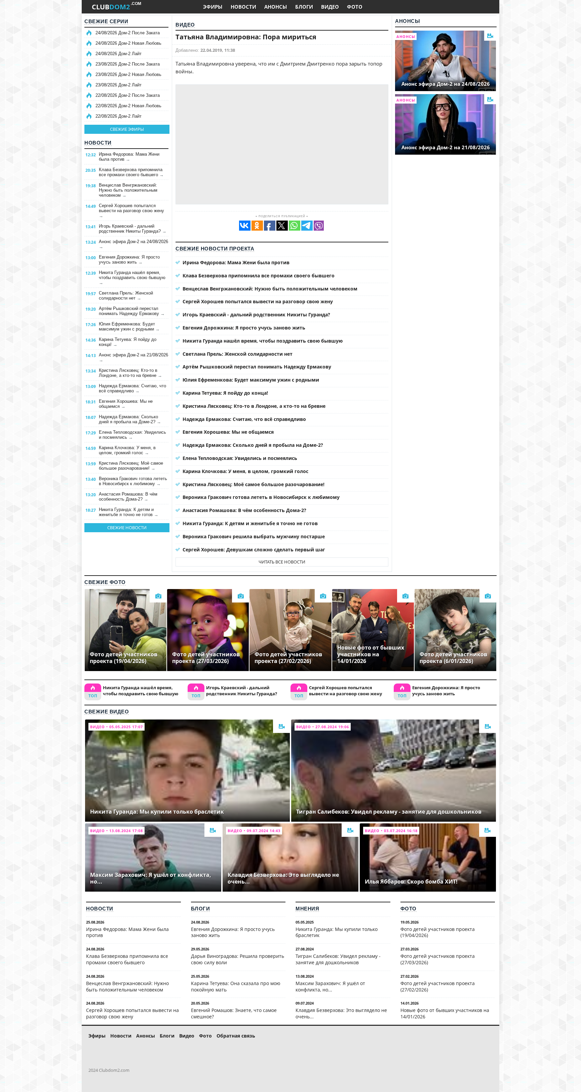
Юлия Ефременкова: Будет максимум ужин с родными (129, 326)
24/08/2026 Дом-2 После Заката (127, 32)
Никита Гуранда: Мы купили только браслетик (337, 932)
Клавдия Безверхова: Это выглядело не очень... (341, 1013)
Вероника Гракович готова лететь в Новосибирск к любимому (133, 481)
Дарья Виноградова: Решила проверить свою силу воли (237, 959)
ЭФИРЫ (213, 6)
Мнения (307, 908)
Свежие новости (127, 527)
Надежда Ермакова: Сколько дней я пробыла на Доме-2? (130, 419)
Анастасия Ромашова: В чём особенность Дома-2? (128, 497)
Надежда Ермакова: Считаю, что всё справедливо (132, 388)
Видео (185, 25)
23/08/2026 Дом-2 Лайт (118, 84)
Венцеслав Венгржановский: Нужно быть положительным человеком (128, 190)
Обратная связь (236, 1035)
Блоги (200, 908)
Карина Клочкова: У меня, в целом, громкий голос (127, 450)
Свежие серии (106, 21)
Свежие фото (105, 582)
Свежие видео (106, 711)
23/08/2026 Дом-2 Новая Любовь (128, 74)
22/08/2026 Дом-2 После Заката (127, 95)
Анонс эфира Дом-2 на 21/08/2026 (133, 357)
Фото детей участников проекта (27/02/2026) (437, 986)
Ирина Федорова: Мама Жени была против (129, 157)
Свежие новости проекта (215, 248)
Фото (408, 908)
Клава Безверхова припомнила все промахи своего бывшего (131, 172)
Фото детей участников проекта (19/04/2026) (437, 932)
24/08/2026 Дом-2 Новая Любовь (128, 43)
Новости (98, 143)
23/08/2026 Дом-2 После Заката (127, 64)
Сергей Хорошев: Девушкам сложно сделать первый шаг (254, 549)
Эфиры (97, 1035)
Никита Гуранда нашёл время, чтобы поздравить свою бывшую (132, 277)
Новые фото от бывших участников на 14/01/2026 (444, 1013)
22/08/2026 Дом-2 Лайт (118, 116)
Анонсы (407, 21)
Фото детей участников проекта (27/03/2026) (437, 959)
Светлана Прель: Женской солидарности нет (126, 295)
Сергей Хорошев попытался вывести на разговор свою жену (131, 210)
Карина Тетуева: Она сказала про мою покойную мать (235, 986)
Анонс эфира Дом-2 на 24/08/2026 (133, 244)
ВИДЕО (330, 6)
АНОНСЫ (275, 6)
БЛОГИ (304, 6)
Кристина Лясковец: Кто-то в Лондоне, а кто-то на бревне (130, 373)
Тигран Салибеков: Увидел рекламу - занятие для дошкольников (338, 959)
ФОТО (354, 6)
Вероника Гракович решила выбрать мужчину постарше (254, 536)
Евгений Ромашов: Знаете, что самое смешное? (234, 1013)
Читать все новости (282, 562)
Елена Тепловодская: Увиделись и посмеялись (132, 435)
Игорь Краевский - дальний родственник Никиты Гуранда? (132, 229)
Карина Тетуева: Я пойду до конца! (127, 342)
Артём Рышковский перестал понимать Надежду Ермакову (132, 311)
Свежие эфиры (127, 129)
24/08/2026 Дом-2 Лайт (118, 53)
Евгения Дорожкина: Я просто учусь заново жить (129, 260)
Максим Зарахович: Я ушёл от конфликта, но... (330, 986)
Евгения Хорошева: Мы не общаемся (126, 404)
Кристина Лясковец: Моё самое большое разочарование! (131, 466)
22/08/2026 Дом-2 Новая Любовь (128, 105)
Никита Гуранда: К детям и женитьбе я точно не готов (128, 512)
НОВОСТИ (243, 6)
